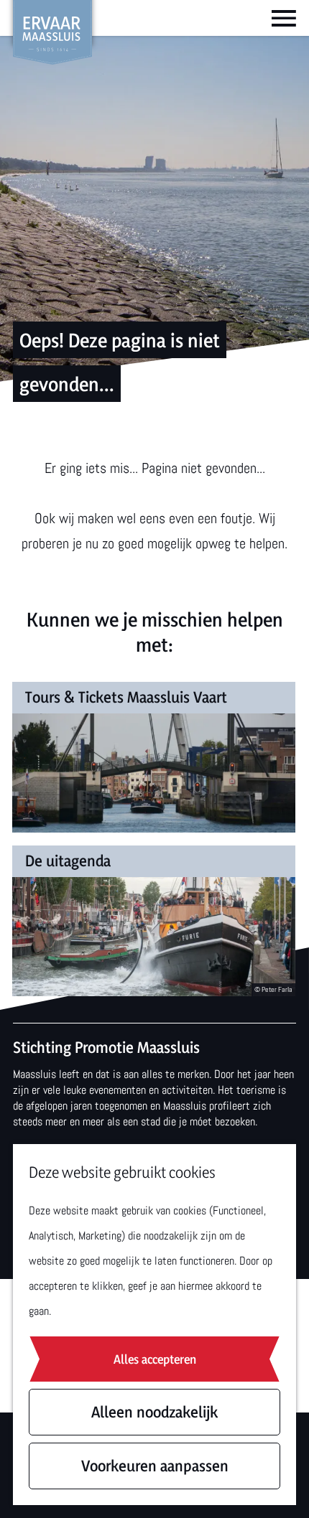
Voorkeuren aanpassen (155, 1465)
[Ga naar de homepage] (52, 32)
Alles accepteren (155, 1359)
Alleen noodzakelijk (154, 1411)
